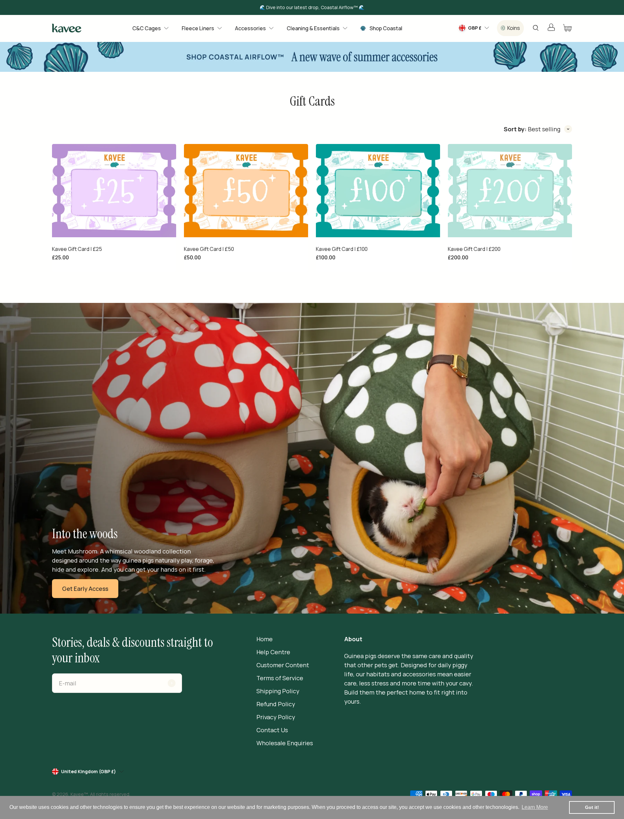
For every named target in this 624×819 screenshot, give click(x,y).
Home (264, 639)
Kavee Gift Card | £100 (342, 249)
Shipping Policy (277, 691)
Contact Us (272, 730)
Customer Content (282, 665)
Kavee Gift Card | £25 (77, 249)
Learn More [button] (535, 807)
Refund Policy (275, 704)
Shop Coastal (386, 28)
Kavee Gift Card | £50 (209, 249)
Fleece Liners (198, 28)
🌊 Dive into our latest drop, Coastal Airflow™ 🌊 (312, 7)
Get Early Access (85, 588)
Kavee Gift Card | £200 (474, 249)
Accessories (250, 28)
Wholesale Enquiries (284, 743)
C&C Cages (146, 28)
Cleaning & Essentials (313, 28)
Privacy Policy (275, 717)
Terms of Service (279, 678)
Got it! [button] (592, 807)
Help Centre (273, 652)
